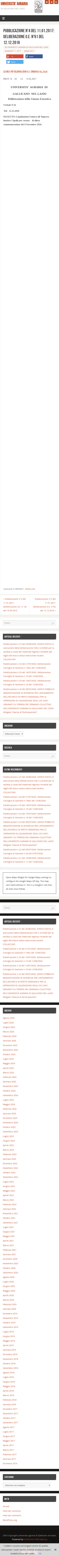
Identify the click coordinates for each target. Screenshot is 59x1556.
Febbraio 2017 (9, 1454)
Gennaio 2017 (9, 1459)
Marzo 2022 (8, 1200)
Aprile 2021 (8, 1240)
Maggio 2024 (9, 1104)
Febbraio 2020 (9, 1304)
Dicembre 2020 (10, 1259)
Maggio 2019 (9, 1340)
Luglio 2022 (8, 1181)
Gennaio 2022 (9, 1209)
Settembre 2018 (10, 1368)
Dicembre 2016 (10, 1463)
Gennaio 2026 (9, 1040)
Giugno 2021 (9, 1231)
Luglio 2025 (8, 1059)
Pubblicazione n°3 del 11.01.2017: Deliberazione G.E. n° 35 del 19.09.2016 (14, 605)
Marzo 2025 (8, 1072)
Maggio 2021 (9, 1236)
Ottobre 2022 (9, 1172)
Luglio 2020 (8, 1281)
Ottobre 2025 (9, 1054)
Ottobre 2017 (9, 1418)
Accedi (6, 1506)
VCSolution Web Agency (35, 1539)
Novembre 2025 (10, 1049)
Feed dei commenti (12, 1515)
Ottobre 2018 (9, 1363)
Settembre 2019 (10, 1327)
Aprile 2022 (8, 1195)
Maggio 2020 (9, 1290)
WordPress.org (10, 1520)
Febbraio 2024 (9, 1108)
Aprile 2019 (8, 1345)
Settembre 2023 (10, 1131)
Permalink (30, 589)
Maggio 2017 (9, 1440)
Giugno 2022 (9, 1186)
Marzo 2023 (8, 1149)
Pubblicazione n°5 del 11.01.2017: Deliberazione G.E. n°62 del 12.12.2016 (44, 605)
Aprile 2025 (8, 1068)
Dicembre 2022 (10, 1163)
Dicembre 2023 (10, 1118)
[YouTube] (47, 2)
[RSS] (56, 2)
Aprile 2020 (8, 1295)
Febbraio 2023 (9, 1154)
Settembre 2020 (10, 1272)
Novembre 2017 (10, 1413)
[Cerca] (52, 623)
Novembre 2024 (10, 1086)
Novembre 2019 (10, 1318)
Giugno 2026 (9, 1027)
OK (40, 1553)
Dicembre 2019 (10, 1313)
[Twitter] (52, 2)
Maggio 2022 (9, 1190)
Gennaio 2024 (9, 1113)
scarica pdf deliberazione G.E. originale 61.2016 (25, 71)
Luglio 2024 (8, 1099)
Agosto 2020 (8, 1277)
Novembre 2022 (10, 1168)
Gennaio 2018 (9, 1404)
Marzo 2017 (8, 1450)
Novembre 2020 (10, 1263)
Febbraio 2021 (9, 1250)
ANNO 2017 (29, 51)
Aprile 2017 (8, 1445)
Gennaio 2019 (9, 1349)
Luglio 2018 (8, 1377)
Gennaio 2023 (9, 1159)
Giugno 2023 (9, 1140)
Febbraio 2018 (9, 1399)
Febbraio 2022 (9, 1204)
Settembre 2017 (10, 1422)
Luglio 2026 (8, 1022)
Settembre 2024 (10, 1095)
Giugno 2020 (9, 1286)
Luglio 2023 (8, 1136)
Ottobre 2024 (9, 1090)
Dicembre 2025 (10, 1045)
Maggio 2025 (9, 1063)
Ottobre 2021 (9, 1218)
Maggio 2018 (9, 1386)
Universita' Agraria (14, 3)
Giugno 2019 (9, 1336)
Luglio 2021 (8, 1227)
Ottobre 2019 (9, 1322)
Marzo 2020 (8, 1300)
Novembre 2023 (10, 1122)
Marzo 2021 (8, 1245)
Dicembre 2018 (10, 1354)
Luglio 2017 (8, 1431)
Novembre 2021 (10, 1213)
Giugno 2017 (9, 1436)
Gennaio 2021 (9, 1254)
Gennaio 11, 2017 (13, 51)
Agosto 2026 (8, 1018)
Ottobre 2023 (9, 1127)
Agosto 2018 (8, 1372)
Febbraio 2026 (9, 1036)
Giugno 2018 (9, 1381)
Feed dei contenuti (12, 1511)
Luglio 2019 (8, 1331)
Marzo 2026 (8, 1031)
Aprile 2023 (8, 1145)
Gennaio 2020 (9, 1309)
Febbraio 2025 (9, 1077)
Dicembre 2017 (10, 1409)
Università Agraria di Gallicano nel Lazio (27, 47)
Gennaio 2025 (9, 1081)
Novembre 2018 (10, 1359)
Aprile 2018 (8, 1390)
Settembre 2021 (10, 1222)
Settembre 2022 (10, 1177)
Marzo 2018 (8, 1395)
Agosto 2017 (8, 1427)
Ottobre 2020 (9, 1268)
